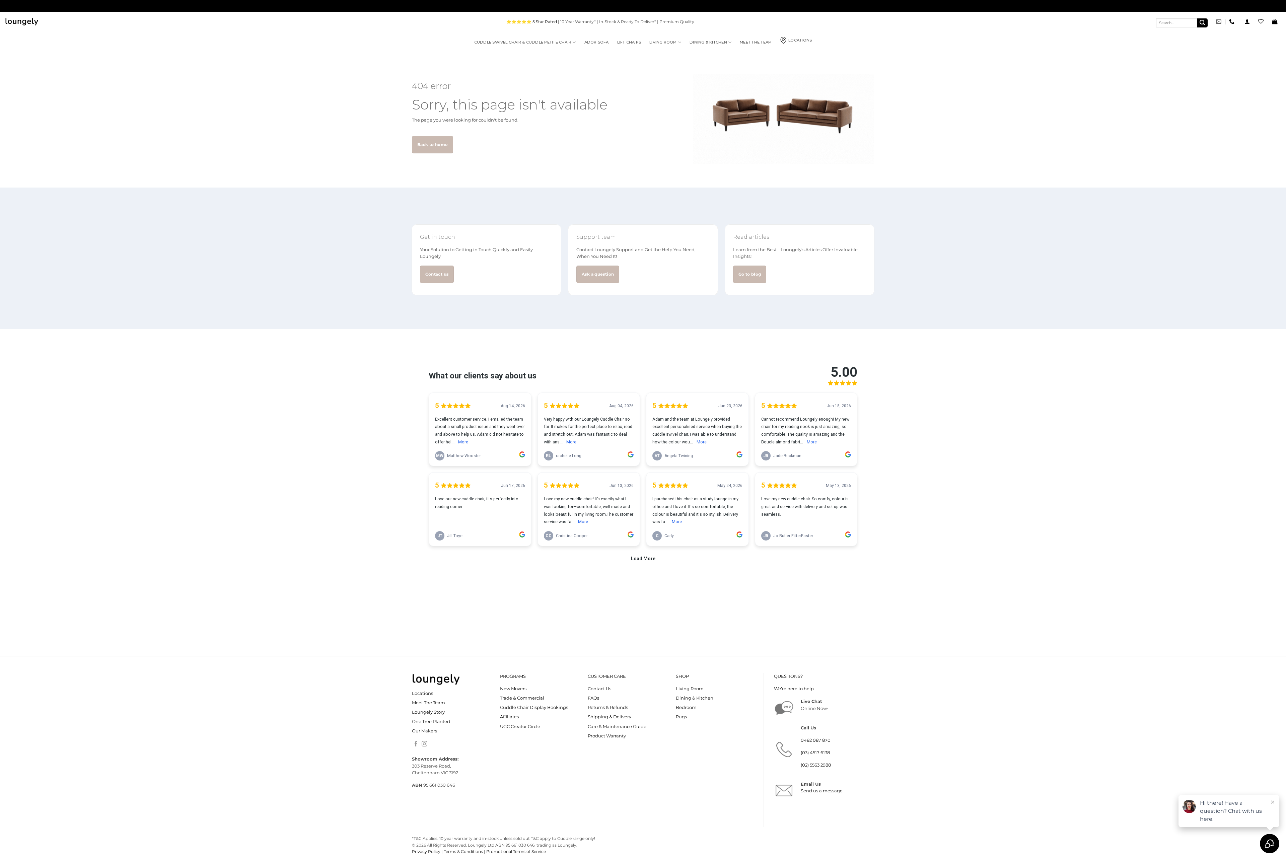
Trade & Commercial (522, 698)
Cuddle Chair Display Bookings (534, 707)
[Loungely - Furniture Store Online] (22, 21)
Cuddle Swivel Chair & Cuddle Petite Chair (522, 42)
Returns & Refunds (608, 707)
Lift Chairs (629, 42)
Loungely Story (428, 712)
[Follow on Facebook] (416, 744)
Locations (800, 40)
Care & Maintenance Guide (617, 726)
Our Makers (424, 730)
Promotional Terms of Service (516, 851)
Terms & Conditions (463, 851)
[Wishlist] (1261, 21)
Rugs (681, 716)
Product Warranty (607, 735)
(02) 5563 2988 (816, 765)
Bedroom (686, 707)
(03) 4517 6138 (815, 752)
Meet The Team (756, 42)
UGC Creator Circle (520, 726)
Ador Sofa (596, 42)
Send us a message (822, 790)
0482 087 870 (816, 740)
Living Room (663, 42)
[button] (1247, 21)
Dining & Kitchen (708, 42)
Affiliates (509, 716)
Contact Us (599, 688)
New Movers (513, 688)
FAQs (593, 698)
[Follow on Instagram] (424, 744)
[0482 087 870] (1232, 21)
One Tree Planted (431, 721)
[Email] (1219, 21)
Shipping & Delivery (609, 716)
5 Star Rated (544, 21)
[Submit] (1202, 22)
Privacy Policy (426, 851)
